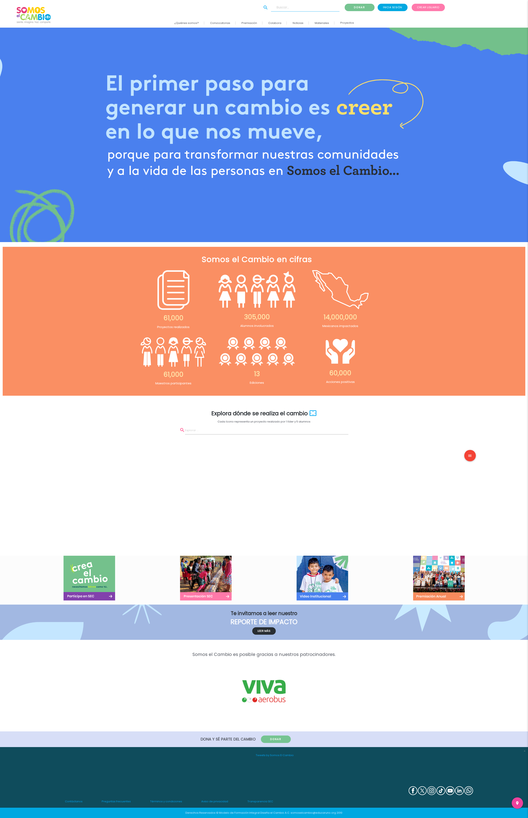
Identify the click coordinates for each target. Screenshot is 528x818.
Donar (359, 7)
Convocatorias (220, 23)
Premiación (249, 23)
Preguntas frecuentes (116, 801)
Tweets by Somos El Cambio (275, 755)
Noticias (298, 23)
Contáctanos (73, 801)
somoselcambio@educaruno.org (313, 813)
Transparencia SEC (260, 801)
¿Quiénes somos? (186, 23)
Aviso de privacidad (214, 801)
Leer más (264, 631)
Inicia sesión (392, 7)
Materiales (322, 23)
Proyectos (347, 23)
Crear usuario (428, 7)
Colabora (274, 23)
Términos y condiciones (166, 801)
